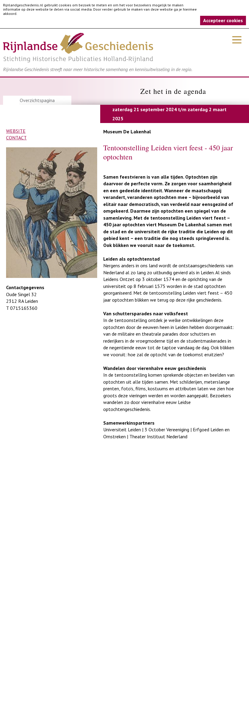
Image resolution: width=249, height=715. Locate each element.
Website (16, 131)
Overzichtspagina (37, 100)
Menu (236, 39)
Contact (16, 138)
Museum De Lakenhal (127, 131)
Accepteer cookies (223, 20)
